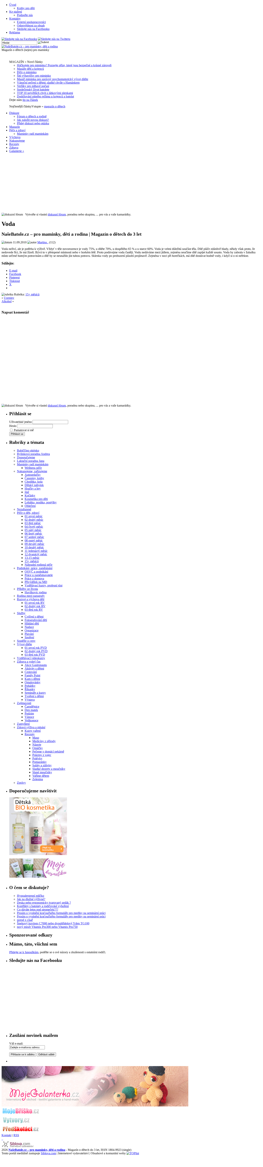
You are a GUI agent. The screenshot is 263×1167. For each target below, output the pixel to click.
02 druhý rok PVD (36, 651)
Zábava (13, 147)
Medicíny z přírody (44, 741)
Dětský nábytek (34, 485)
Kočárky (30, 495)
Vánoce (29, 717)
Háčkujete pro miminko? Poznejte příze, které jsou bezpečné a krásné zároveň (64, 65)
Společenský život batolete (33, 89)
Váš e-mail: (16, 1043)
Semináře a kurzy (35, 692)
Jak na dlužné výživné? (31, 899)
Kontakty (15, 18)
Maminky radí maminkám (32, 133)
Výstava (30, 699)
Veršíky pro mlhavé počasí (33, 86)
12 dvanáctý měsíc (36, 554)
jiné (27, 492)
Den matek (31, 710)
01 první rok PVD (36, 647)
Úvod (12, 4)
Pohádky (30, 685)
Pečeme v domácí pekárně (48, 751)
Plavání (29, 633)
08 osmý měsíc (34, 540)
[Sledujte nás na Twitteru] (54, 39)
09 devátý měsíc (34, 544)
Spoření (29, 637)
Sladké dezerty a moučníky (48, 768)
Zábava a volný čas (28, 661)
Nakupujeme (17, 140)
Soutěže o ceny (26, 640)
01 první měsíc (34, 516)
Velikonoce (31, 720)
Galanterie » (16, 151)
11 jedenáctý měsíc (36, 550)
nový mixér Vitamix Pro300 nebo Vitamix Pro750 (47, 926)
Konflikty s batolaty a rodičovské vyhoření (43, 906)
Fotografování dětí (36, 620)
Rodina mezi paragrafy (31, 595)
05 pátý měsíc (33, 530)
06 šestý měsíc (33, 533)
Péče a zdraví (17, 130)
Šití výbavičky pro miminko (34, 75)
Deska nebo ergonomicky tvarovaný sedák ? (44, 902)
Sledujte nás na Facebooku (33, 29)
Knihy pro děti (26, 8)
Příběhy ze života (27, 589)
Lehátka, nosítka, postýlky (41, 502)
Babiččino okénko (28, 450)
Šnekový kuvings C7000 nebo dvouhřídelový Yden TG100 (53, 923)
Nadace (29, 627)
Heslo (12, 426)
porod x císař (25, 920)
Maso (35, 737)
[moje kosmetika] (38, 876)
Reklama (14, 32)
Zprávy (21, 782)
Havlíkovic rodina (36, 592)
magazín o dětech (54, 106)
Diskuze (14, 113)
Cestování (31, 672)
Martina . (42, 242)
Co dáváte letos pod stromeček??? (37, 909)
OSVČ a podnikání (36, 571)
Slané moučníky (42, 772)
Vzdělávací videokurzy (31, 658)
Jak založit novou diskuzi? (33, 119)
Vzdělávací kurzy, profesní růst (43, 585)
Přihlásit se (17, 434)
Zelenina (37, 779)
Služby (21, 613)
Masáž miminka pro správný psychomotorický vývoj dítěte (52, 79)
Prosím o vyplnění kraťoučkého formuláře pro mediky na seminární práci (61, 913)
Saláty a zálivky (42, 765)
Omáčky (37, 748)
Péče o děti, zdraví (28, 512)
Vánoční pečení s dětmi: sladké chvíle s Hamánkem (48, 82)
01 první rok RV (35, 602)
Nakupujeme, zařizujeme (32, 471)
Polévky (37, 758)
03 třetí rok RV (34, 609)
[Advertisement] (131, 183)
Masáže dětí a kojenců (30, 68)
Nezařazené (24, 509)
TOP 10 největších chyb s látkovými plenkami (45, 93)
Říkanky (30, 689)
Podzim (29, 713)
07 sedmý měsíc (34, 537)
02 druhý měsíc (34, 519)
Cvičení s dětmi (34, 616)
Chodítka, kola (34, 481)
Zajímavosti (24, 703)
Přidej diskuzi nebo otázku (33, 123)
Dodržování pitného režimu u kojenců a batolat (45, 96)
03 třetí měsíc (33, 523)
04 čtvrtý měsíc (34, 526)
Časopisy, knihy (34, 478)
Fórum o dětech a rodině (32, 116)
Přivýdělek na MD (36, 582)
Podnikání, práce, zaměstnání (34, 568)
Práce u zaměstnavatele (39, 575)
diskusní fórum (57, 214)
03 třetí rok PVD (35, 654)
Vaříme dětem (40, 775)
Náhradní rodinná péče (38, 564)
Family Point (32, 675)
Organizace (32, 630)
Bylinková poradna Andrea (33, 454)
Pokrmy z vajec (41, 755)
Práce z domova (34, 578)
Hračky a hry (33, 488)
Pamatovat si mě (24, 430)
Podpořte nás (25, 15)
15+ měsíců (32, 294)
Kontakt (6, 1135)
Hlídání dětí (32, 623)
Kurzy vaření (33, 730)
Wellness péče (33, 467)
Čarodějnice (32, 706)
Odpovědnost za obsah (31, 25)
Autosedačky (33, 474)
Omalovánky (32, 682)
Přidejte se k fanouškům (23, 952)
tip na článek (30, 99)
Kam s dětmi (32, 678)
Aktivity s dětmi (34, 668)
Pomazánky (39, 762)
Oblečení (30, 505)
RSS (16, 1135)
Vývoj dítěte (24, 644)
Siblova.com (48, 1153)
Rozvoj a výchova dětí (30, 599)
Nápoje (36, 744)
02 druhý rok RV (35, 606)
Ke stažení (15, 11)
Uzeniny (9, 297)
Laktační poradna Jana (30, 460)
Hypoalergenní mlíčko (30, 895)
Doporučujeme (26, 457)
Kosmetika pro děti (36, 499)
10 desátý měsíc (34, 547)
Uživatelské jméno (20, 421)
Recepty (14, 144)
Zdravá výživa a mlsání (31, 727)
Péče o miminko (27, 72)
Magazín (14, 126)
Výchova (14, 137)
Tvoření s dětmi (34, 696)
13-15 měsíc (32, 557)
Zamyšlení (23, 723)
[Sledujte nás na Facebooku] (19, 39)
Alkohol (7, 301)
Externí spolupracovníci (31, 22)
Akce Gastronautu (36, 665)
